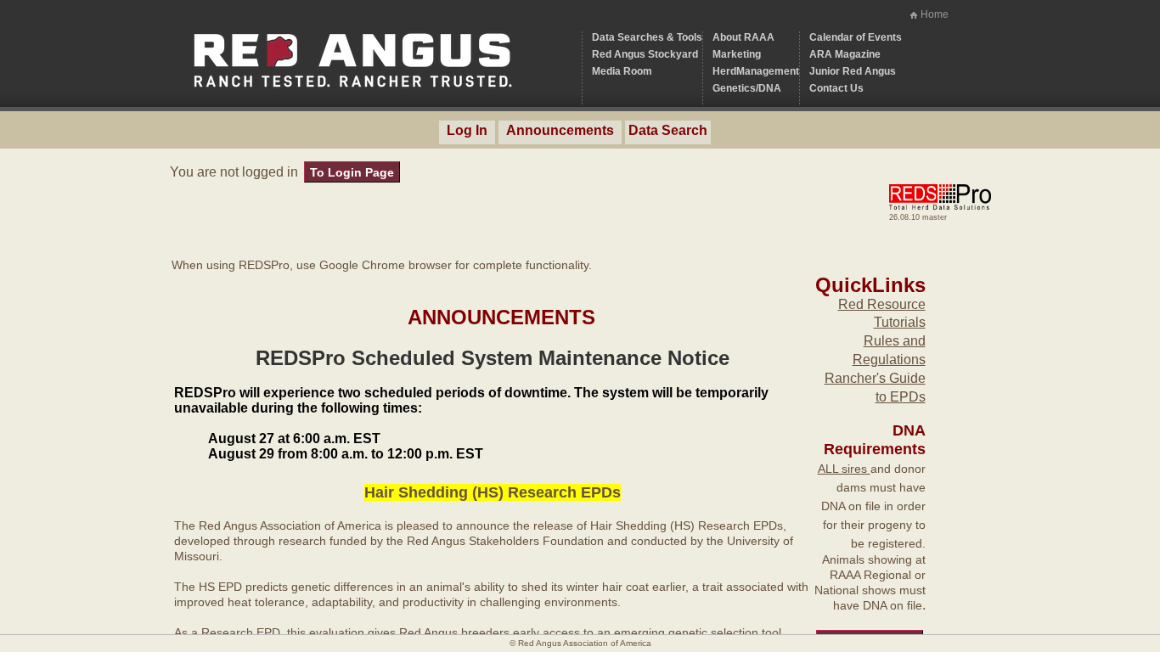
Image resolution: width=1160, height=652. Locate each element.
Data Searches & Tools (647, 37)
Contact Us (836, 88)
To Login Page (352, 172)
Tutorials (900, 322)
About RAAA (743, 37)
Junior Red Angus (852, 71)
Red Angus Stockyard (645, 54)
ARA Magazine (845, 54)
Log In (467, 130)
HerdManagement (755, 71)
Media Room (622, 71)
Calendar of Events (855, 37)
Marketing (736, 54)
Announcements (560, 130)
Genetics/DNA (746, 88)
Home (935, 14)
